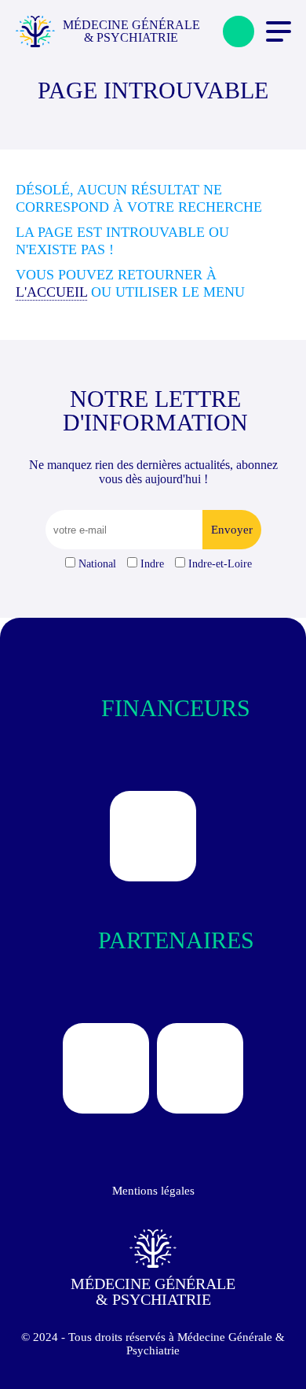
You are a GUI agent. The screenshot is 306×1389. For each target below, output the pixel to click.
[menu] (278, 31)
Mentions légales (153, 1190)
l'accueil (51, 292)
